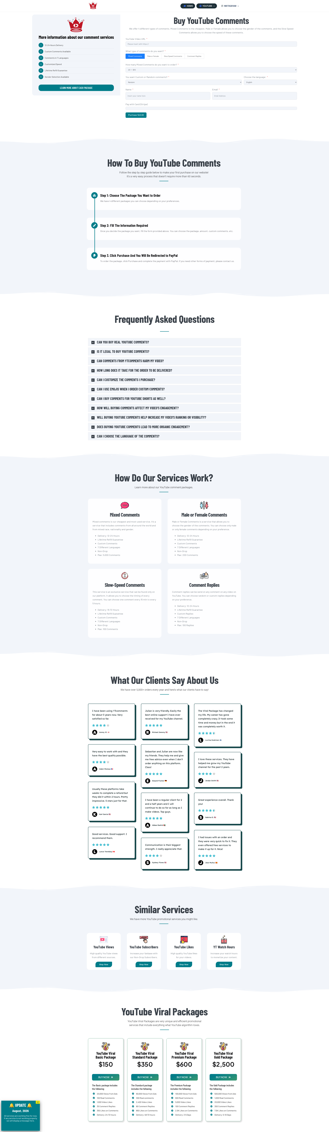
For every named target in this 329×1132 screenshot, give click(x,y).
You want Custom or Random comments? (147, 77)
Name (128, 89)
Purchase (136, 115)
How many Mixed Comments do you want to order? (151, 64)
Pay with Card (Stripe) (137, 104)
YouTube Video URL (135, 38)
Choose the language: (255, 77)
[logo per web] (93, 1)
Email (215, 89)
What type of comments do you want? (145, 51)
